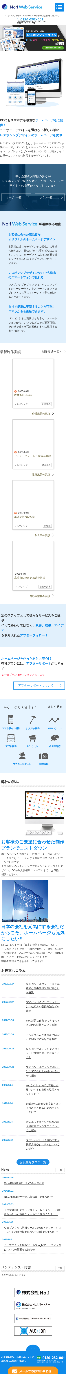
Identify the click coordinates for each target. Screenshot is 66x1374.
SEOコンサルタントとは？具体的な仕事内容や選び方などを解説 (43, 988)
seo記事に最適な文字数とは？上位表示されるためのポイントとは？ (43, 1108)
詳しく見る (55, 706)
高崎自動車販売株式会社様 (29, 577)
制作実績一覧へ (52, 351)
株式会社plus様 (23, 395)
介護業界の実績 (41, 413)
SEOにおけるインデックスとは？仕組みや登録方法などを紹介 (43, 1006)
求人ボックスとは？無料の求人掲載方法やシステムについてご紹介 (42, 1126)
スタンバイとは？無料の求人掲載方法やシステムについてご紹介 (42, 1144)
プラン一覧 (46, 197)
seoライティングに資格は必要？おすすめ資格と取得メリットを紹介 (42, 1089)
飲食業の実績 (42, 535)
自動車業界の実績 (40, 596)
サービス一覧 (13, 197)
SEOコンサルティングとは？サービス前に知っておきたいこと (43, 1053)
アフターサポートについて (35, 685)
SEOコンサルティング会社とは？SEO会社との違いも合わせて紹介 (43, 1071)
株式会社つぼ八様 (24, 516)
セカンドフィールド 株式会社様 (32, 456)
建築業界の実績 (41, 474)
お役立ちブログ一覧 (33, 1162)
